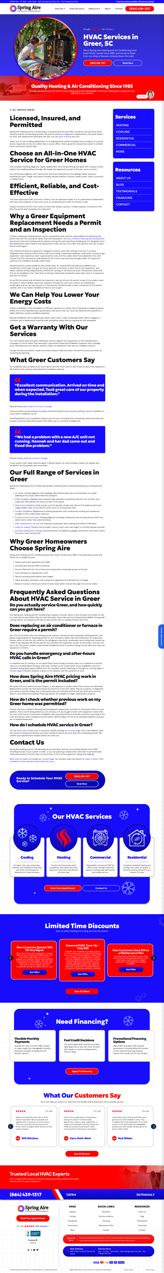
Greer (103, 1238)
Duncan (82, 1238)
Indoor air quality (22, 527)
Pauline (113, 1241)
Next (153, 957)
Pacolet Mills (120, 1241)
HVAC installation (22, 499)
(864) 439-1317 (26, 1195)
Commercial (126, 145)
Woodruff (142, 1238)
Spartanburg (96, 1238)
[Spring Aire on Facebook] (31, 1249)
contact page (16, 671)
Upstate (136, 1238)
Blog (120, 185)
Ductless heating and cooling (28, 530)
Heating (122, 125)
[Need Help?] (150, 94)
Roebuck (101, 1241)
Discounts (106, 1212)
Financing (124, 198)
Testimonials (126, 191)
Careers (106, 1230)
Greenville (88, 1238)
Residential (125, 138)
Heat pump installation (25, 505)
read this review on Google (40, 406)
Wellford (87, 1241)
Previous (10, 957)
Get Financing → (145, 1194)
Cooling (123, 132)
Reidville (108, 1241)
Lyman (107, 1238)
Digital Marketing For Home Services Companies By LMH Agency (91, 1270)
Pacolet (128, 1241)
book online (64, 136)
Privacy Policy (128, 1270)
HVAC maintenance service (27, 523)
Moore (133, 1241)
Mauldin (121, 1238)
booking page (95, 668)
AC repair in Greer (90, 759)
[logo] (25, 9)
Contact (123, 204)
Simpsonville (128, 1238)
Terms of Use (150, 1270)
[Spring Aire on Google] (28, 1249)
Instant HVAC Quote (161, 636)
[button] (94, 8)
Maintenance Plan (106, 1225)
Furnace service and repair (27, 517)
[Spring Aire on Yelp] (37, 1249)
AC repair (19, 493)
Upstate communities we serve (40, 761)
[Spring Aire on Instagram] (34, 1249)
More (120, 151)
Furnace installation (23, 511)
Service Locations (106, 1216)
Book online (15, 759)
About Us (123, 178)
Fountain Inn (114, 1238)
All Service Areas (23, 110)
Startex (95, 1241)
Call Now (71, 1194)
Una (91, 1241)
